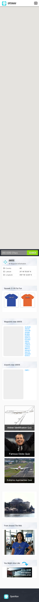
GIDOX (27, 343)
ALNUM (27, 327)
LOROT (27, 345)
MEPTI (27, 348)
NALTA (27, 352)
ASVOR (27, 331)
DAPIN (27, 336)
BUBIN (27, 334)
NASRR (28, 354)
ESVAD (27, 339)
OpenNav (14, 596)
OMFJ (27, 370)
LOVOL (27, 347)
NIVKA (27, 356)
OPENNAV (11, 3)
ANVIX (27, 329)
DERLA (27, 338)
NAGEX (27, 350)
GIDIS (27, 341)
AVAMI (27, 332)
